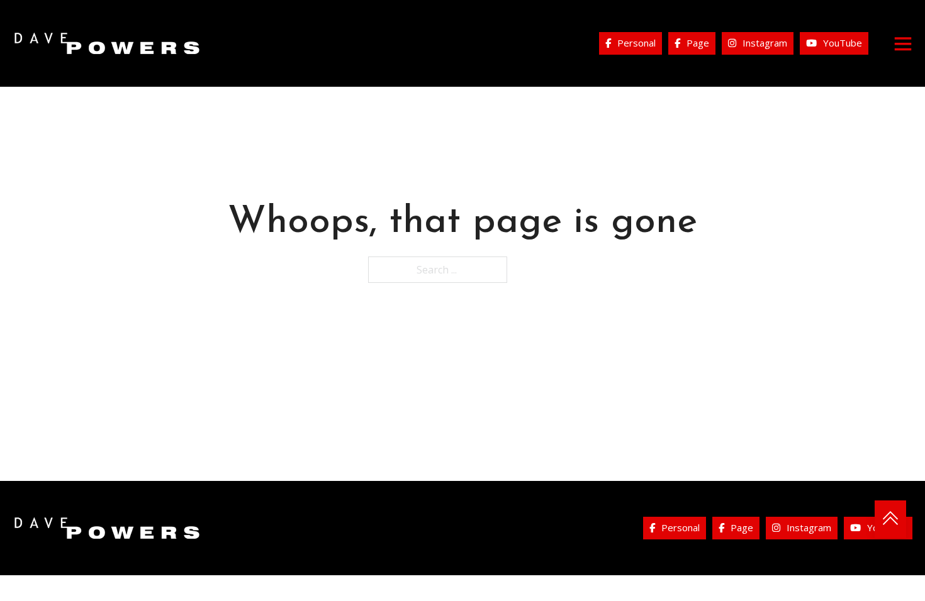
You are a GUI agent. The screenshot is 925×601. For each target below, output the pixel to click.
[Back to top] (890, 519)
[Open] (903, 43)
